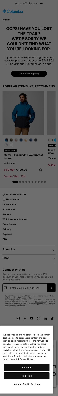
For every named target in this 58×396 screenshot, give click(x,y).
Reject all (27, 376)
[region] (26, 360)
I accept (26, 367)
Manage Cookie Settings (27, 384)
